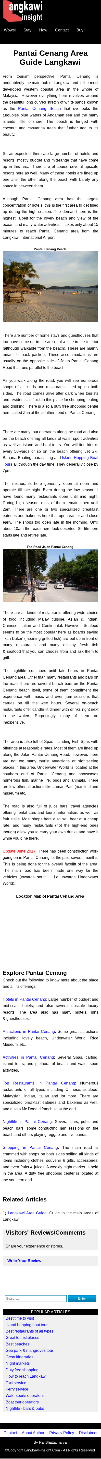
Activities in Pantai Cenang (28, 1057)
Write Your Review (24, 1261)
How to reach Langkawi (26, 1376)
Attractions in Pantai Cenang (29, 1031)
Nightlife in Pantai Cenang (27, 1122)
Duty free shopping (22, 1370)
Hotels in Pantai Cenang (24, 999)
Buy (79, 30)
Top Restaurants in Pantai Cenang (39, 1083)
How (43, 30)
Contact (62, 30)
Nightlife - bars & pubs (25, 1408)
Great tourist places (22, 1337)
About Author (33, 1433)
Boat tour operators (22, 1402)
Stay (27, 30)
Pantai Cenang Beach (39, 108)
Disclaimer (88, 1433)
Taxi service (16, 1383)
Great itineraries (19, 1357)
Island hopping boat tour (27, 1325)
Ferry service (17, 1389)
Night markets (18, 1363)
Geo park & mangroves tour (29, 1350)
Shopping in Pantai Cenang (30, 1147)
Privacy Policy (61, 1433)
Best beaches (17, 1344)
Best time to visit (20, 1318)
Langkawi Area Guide (27, 1213)
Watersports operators (25, 1395)
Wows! (10, 30)
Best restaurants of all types (29, 1331)
